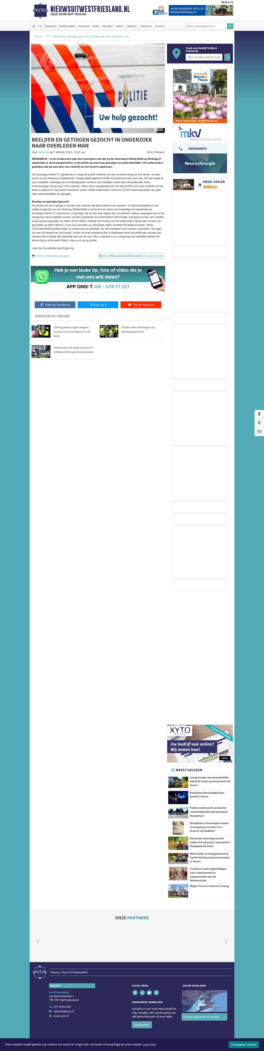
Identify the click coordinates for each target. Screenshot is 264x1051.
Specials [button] (107, 26)
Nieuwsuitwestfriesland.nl (90, 9)
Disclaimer (200, 917)
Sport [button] (119, 26)
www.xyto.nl (61, 886)
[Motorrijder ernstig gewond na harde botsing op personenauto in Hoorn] (178, 729)
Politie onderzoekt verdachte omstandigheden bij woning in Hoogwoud (209, 682)
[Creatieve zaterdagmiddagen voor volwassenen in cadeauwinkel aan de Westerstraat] (178, 744)
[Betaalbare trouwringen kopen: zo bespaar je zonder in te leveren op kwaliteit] (178, 698)
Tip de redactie (143, 305)
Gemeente (84, 26)
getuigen (64, 255)
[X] (142, 863)
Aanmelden (141, 895)
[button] (34, 812)
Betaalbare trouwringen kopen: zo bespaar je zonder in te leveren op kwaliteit (209, 697)
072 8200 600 (62, 877)
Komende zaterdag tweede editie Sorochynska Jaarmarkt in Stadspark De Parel (210, 712)
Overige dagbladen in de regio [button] (201, 887)
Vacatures (146, 26)
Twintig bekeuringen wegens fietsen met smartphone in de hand (71, 331)
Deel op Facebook (57, 305)
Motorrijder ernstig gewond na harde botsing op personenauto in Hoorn (210, 728)
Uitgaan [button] (131, 26)
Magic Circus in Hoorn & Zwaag (209, 756)
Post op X (99, 305)
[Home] (34, 26)
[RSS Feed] (156, 863)
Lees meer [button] (149, 1044)
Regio (96, 26)
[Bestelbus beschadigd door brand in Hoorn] (178, 668)
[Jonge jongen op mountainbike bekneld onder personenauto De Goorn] (178, 653)
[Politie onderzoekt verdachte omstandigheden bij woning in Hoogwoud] (178, 683)
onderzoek (50, 255)
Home (37, 36)
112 (40, 26)
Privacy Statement (219, 917)
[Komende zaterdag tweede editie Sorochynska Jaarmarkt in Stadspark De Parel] (178, 714)
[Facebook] (135, 863)
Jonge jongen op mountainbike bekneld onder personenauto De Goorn (210, 652)
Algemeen (51, 26)
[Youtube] (149, 863)
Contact (159, 26)
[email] (259, 431)
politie (39, 255)
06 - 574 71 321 (112, 286)
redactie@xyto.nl (64, 881)
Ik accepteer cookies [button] (243, 1044)
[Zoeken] (230, 26)
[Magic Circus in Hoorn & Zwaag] (178, 761)
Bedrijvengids (67, 26)
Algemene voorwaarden (179, 917)
